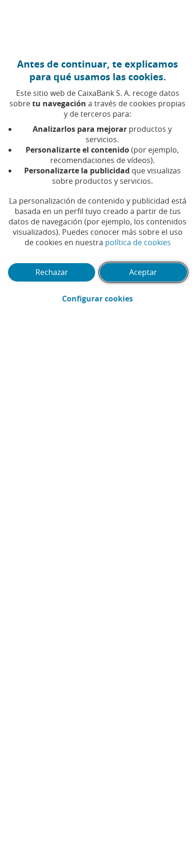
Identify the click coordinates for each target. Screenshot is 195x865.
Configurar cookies (124, 298)
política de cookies (138, 242)
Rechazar (51, 272)
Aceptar (143, 272)
